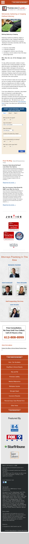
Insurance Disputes (14, 396)
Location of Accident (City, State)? (11, 133)
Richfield (14, 504)
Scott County (9, 506)
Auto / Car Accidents (14, 362)
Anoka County (16, 492)
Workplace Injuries (14, 386)
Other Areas (14, 405)
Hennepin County (14, 499)
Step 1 (4, 113)
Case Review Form (14, 410)
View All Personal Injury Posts (14, 161)
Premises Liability (14, 377)
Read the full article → (9, 182)
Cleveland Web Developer (22, 530)
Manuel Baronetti (13, 530)
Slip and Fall (14, 372)
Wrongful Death (14, 391)
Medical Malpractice (14, 381)
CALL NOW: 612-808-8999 (20, 2)
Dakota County (6, 496)
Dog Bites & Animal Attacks (14, 367)
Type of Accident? (7, 122)
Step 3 (15, 113)
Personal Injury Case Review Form (14, 401)
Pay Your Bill (5, 487)
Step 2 (10, 113)
